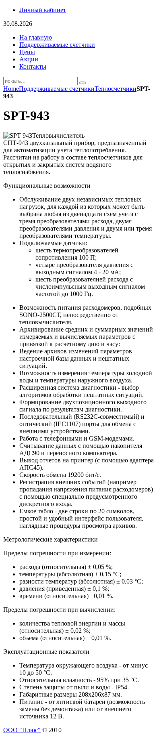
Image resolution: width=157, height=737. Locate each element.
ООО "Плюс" (22, 730)
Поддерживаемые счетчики (57, 88)
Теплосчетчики (115, 88)
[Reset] (82, 83)
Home (11, 88)
